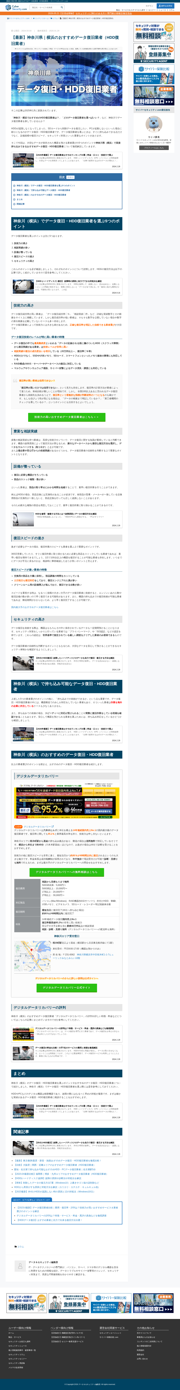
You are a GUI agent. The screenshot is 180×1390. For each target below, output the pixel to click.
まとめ (18, 199)
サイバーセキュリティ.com (19, 18)
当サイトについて (144, 1333)
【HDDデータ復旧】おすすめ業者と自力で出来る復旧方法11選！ (49, 1220)
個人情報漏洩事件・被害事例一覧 (22, 1350)
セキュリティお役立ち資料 (19, 1341)
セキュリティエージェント (111, 1333)
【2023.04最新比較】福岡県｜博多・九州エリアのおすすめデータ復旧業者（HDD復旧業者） (61, 1174)
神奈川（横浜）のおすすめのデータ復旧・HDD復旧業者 (40, 195)
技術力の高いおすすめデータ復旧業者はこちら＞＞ (66, 417)
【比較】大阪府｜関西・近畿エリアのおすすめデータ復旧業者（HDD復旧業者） (55, 1165)
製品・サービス (14, 1337)
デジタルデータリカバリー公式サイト (67, 987)
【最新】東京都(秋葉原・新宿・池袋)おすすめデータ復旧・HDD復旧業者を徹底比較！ (58, 1160)
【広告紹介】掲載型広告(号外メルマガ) (67, 1333)
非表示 (70, 177)
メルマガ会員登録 (15, 1367)
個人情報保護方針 (144, 1346)
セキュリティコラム (16, 1355)
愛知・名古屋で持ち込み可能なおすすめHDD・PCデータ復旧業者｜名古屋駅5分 (55, 1169)
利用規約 (140, 1350)
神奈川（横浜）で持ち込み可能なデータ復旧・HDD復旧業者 (42, 190)
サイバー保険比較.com (109, 1337)
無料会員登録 (166, 6)
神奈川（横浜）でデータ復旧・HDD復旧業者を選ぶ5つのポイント (44, 185)
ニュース (162, 10)
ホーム (11, 1333)
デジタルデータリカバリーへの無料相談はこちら (67, 872)
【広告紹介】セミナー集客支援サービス (67, 1341)
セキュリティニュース (17, 1346)
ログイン (149, 6)
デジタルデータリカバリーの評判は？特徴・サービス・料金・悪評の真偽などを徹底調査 (62, 1215)
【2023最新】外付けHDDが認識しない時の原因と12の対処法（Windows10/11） (54, 1191)
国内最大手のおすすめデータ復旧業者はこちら (34, 607)
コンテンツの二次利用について (149, 1341)
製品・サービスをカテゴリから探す (130, 10)
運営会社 (140, 1355)
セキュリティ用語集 (16, 1363)
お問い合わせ (142, 1359)
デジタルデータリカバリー (37, 827)
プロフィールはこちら (154, 148)
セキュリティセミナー (17, 1359)
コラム (171, 10)
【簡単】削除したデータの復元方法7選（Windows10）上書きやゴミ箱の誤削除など (56, 1183)
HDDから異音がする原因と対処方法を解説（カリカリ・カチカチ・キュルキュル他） (57, 1187)
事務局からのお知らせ (146, 1337)
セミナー (152, 10)
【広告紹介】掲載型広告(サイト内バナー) (68, 1337)
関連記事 (19, 204)
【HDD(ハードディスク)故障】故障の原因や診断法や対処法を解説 (47, 1178)
